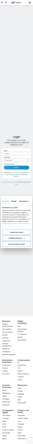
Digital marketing (22, 322)
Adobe (4, 436)
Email (5, 150)
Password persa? (9, 164)
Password (7, 157)
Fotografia (21, 415)
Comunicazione (24, 361)
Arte (19, 421)
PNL (19, 368)
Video (19, 433)
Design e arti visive (23, 411)
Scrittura (21, 377)
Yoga (19, 388)
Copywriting (22, 365)
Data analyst (22, 340)
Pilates (20, 397)
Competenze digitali (7, 411)
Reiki (19, 400)
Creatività (21, 424)
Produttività (6, 352)
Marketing (5, 349)
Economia (5, 374)
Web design (22, 436)
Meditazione (6, 393)
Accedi (16, 167)
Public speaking (23, 374)
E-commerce (22, 334)
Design (20, 427)
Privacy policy (14, 174)
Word (4, 427)
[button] (2, 2)
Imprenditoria (6, 329)
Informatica (6, 415)
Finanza (5, 368)
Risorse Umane (7, 332)
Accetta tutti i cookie (16, 232)
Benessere (22, 385)
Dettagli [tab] (13, 201)
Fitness (20, 391)
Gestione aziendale (8, 354)
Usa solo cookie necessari (16, 244)
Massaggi (21, 394)
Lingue (20, 379)
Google (20, 337)
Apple (4, 438)
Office (4, 421)
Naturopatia (22, 403)
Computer (5, 418)
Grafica (20, 430)
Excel (4, 424)
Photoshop (21, 438)
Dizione (20, 371)
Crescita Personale (6, 386)
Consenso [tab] (5, 201)
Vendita (4, 335)
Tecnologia (6, 433)
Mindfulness (6, 402)
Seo (19, 326)
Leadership (6, 341)
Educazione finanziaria (7, 361)
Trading (4, 371)
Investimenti (6, 365)
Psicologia (5, 399)
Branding (5, 338)
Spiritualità (5, 405)
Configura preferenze (15, 238)
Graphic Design (23, 418)
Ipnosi (4, 390)
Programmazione (8, 430)
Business (6, 321)
